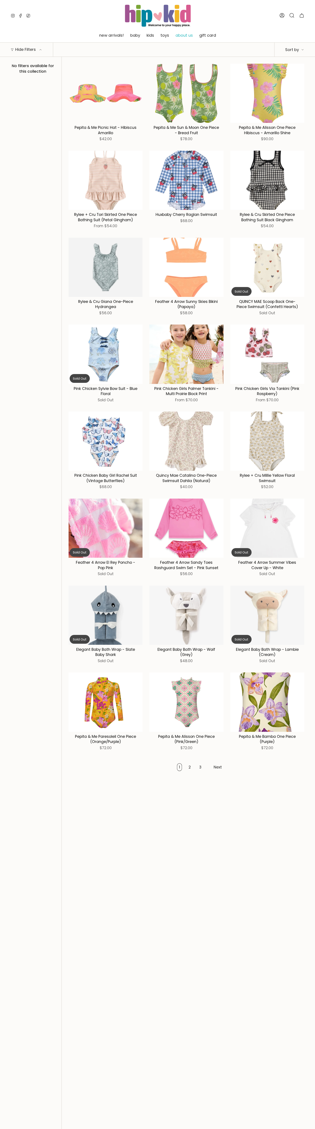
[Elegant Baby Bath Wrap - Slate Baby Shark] (105, 615)
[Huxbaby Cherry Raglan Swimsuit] (186, 180)
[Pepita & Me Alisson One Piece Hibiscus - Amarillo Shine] (267, 93)
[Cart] (302, 15)
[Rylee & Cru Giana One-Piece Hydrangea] (105, 267)
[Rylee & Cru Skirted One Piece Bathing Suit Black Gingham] (267, 180)
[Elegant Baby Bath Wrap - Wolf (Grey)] (186, 615)
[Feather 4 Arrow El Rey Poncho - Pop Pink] (105, 528)
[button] (111, 35)
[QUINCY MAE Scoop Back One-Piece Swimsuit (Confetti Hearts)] (267, 267)
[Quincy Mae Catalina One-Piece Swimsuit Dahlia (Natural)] (186, 441)
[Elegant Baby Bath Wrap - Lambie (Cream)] (267, 615)
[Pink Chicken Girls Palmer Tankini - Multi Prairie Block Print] (186, 354)
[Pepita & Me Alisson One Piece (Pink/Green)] (186, 702)
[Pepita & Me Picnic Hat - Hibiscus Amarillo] (105, 93)
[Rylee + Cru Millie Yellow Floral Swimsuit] (267, 441)
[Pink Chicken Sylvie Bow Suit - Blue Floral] (105, 354)
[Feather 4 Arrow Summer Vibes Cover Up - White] (267, 528)
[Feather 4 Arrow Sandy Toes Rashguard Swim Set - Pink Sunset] (186, 528)
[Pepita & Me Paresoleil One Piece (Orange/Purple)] (105, 702)
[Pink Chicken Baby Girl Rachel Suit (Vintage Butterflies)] (105, 441)
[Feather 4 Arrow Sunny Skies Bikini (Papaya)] (186, 267)
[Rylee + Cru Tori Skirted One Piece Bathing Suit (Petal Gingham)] (105, 180)
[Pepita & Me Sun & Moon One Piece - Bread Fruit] (186, 93)
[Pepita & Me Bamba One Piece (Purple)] (267, 702)
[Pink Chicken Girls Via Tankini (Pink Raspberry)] (267, 354)
